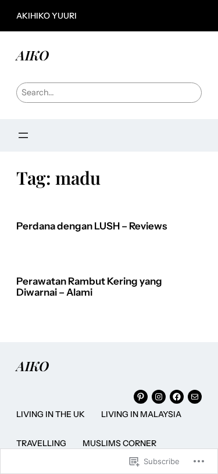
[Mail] (195, 397)
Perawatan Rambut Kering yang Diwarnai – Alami (89, 287)
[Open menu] (23, 135)
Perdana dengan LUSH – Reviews (91, 226)
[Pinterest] (141, 397)
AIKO (32, 55)
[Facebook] (177, 397)
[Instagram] (159, 397)
